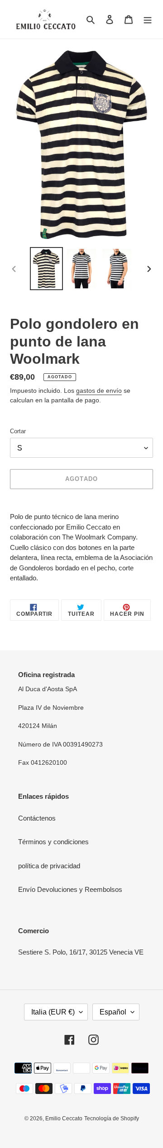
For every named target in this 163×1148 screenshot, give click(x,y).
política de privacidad (49, 866)
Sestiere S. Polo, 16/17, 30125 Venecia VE (81, 952)
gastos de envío (99, 390)
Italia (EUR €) (53, 1012)
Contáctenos (37, 818)
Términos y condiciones (53, 842)
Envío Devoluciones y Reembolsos (70, 889)
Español (113, 1012)
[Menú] (147, 19)
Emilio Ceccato (63, 1118)
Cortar (18, 431)
